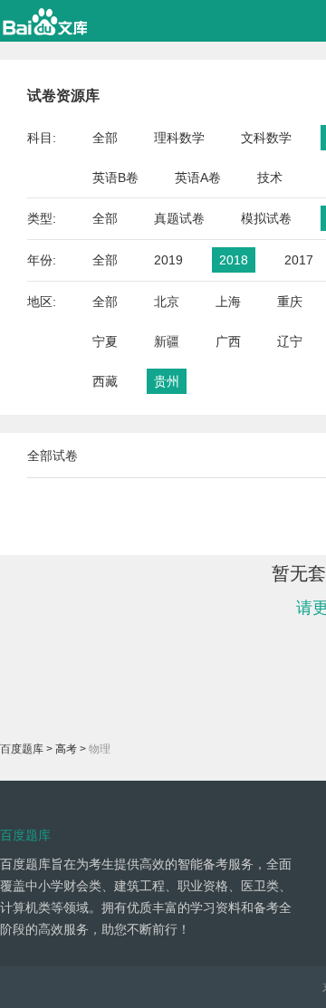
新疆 (166, 341)
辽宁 (289, 341)
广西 (228, 341)
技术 (270, 177)
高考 (66, 749)
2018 (233, 260)
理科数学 (179, 137)
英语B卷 (115, 177)
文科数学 (266, 137)
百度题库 (21, 749)
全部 (105, 137)
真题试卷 (179, 218)
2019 (168, 260)
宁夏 (105, 341)
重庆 (289, 301)
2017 (298, 260)
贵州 (166, 381)
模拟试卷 (266, 218)
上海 (228, 301)
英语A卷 (198, 177)
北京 (166, 301)
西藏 (105, 381)
